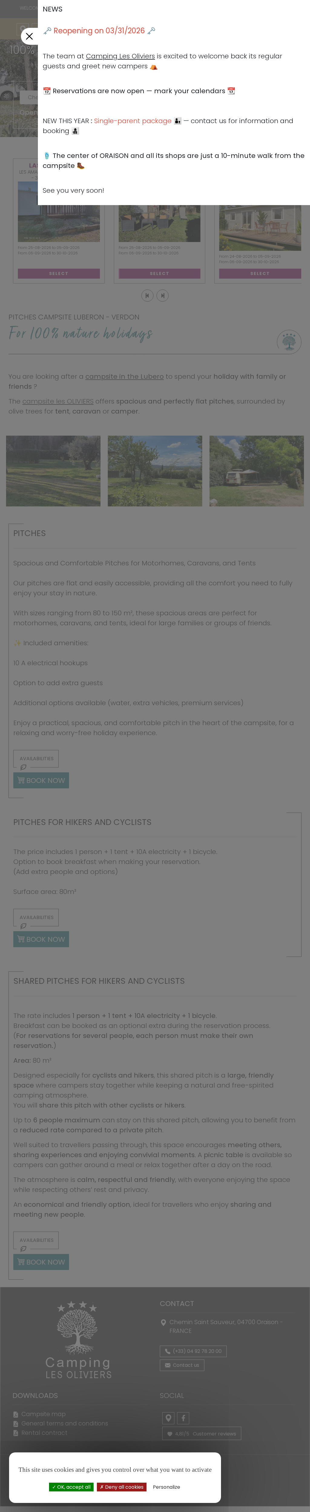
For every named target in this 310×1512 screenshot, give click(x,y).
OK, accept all (73, 1487)
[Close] (29, 36)
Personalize (166, 1487)
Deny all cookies (123, 1487)
